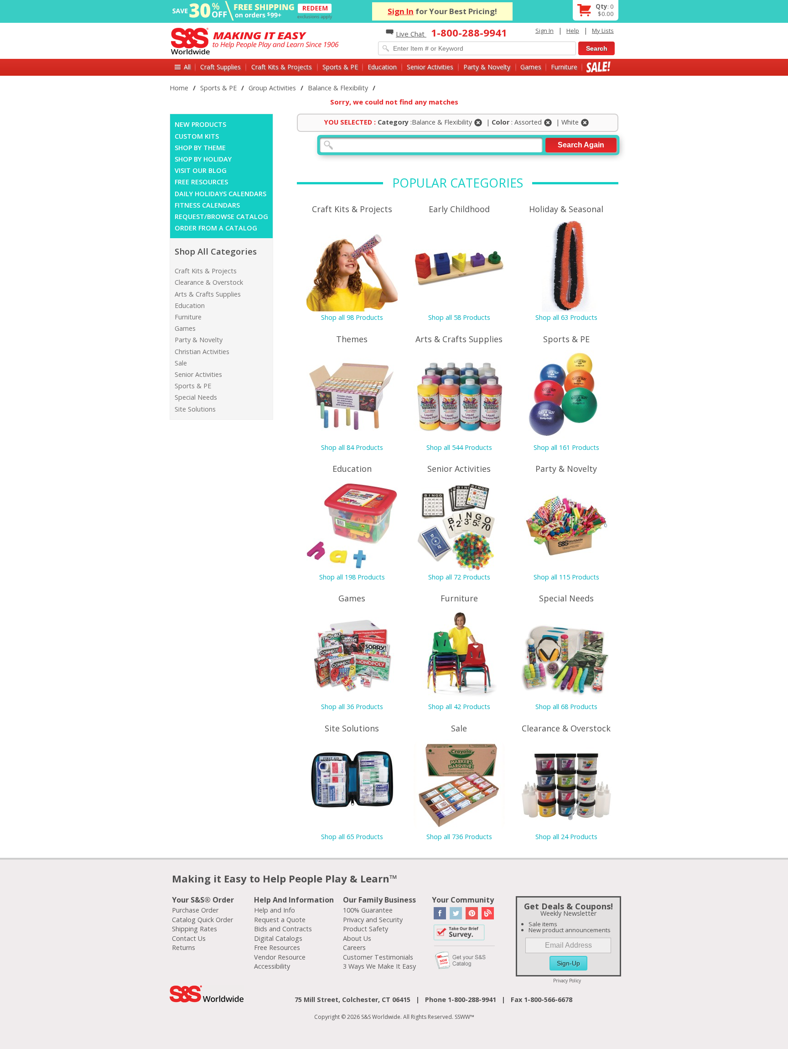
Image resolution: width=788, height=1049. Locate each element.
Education (382, 67)
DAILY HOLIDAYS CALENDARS (220, 193)
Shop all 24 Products (566, 836)
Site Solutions (195, 409)
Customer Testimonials (378, 957)
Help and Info (274, 910)
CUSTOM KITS (197, 136)
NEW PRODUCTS (200, 124)
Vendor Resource (280, 957)
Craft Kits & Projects (281, 67)
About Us (357, 938)
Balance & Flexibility (338, 88)
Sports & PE (340, 67)
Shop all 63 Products (566, 317)
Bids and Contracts (283, 928)
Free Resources (277, 947)
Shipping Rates (194, 928)
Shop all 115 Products (566, 577)
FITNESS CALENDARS (207, 205)
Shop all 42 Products (459, 706)
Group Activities (272, 88)
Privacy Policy (567, 980)
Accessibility (272, 966)
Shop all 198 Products (352, 577)
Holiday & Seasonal (566, 209)
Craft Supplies (220, 67)
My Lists (603, 30)
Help (572, 30)
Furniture (564, 67)
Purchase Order (195, 910)
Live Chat (411, 33)
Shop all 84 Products (352, 447)
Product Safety (365, 928)
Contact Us (189, 938)
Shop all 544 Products (459, 447)
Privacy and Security (373, 919)
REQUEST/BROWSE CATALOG (221, 216)
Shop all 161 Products (566, 447)
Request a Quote (280, 919)
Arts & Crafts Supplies (208, 294)
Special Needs (196, 397)
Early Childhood (459, 209)
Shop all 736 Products (459, 836)
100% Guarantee (368, 910)
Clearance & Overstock (209, 282)
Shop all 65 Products (352, 836)
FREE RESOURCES (201, 181)
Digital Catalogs (278, 938)
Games (530, 67)
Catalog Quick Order (202, 919)
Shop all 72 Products (459, 577)
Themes (352, 339)
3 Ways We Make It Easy (379, 966)
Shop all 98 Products (352, 317)
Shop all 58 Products (459, 317)
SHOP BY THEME (200, 147)
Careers (354, 947)
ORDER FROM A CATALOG (216, 228)
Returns (183, 947)
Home (179, 88)
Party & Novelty (486, 67)
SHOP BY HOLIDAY (203, 159)
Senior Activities (430, 67)
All (187, 67)
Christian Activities (202, 351)
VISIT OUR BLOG (201, 170)
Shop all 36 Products (352, 706)
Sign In (401, 11)
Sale (598, 67)
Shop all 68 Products (566, 706)
